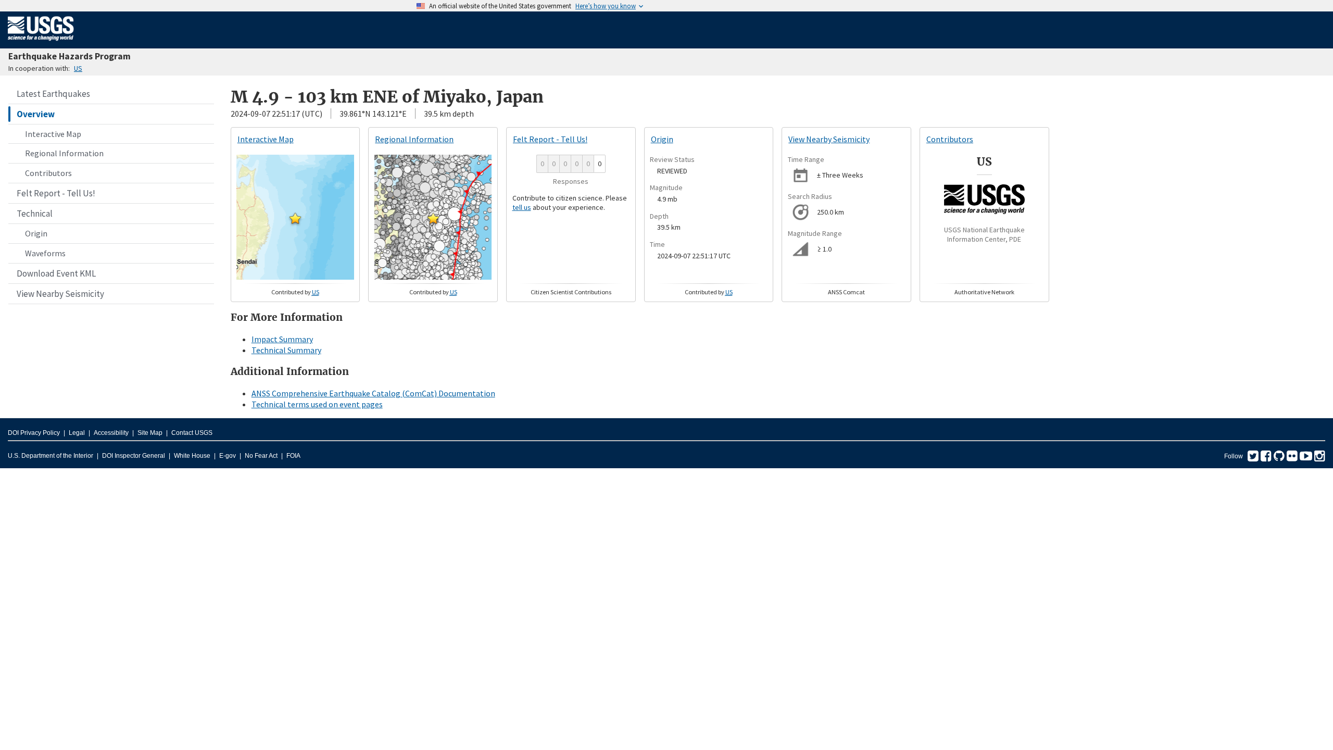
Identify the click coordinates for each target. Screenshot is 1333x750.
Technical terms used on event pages (317, 404)
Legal (77, 432)
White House (192, 455)
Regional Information (64, 153)
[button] (295, 218)
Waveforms (45, 253)
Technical (35, 213)
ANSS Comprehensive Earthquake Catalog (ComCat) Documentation (373, 393)
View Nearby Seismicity (60, 293)
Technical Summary (286, 350)
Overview (36, 114)
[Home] (41, 43)
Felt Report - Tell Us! (56, 193)
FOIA (293, 455)
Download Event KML (56, 273)
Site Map (149, 432)
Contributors (48, 173)
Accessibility (111, 432)
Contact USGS (191, 432)
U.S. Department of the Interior (50, 455)
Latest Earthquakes (53, 93)
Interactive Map (53, 134)
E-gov (227, 455)
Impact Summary (282, 339)
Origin (36, 233)
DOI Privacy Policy (34, 432)
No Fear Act (261, 455)
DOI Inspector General (133, 455)
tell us (521, 207)
